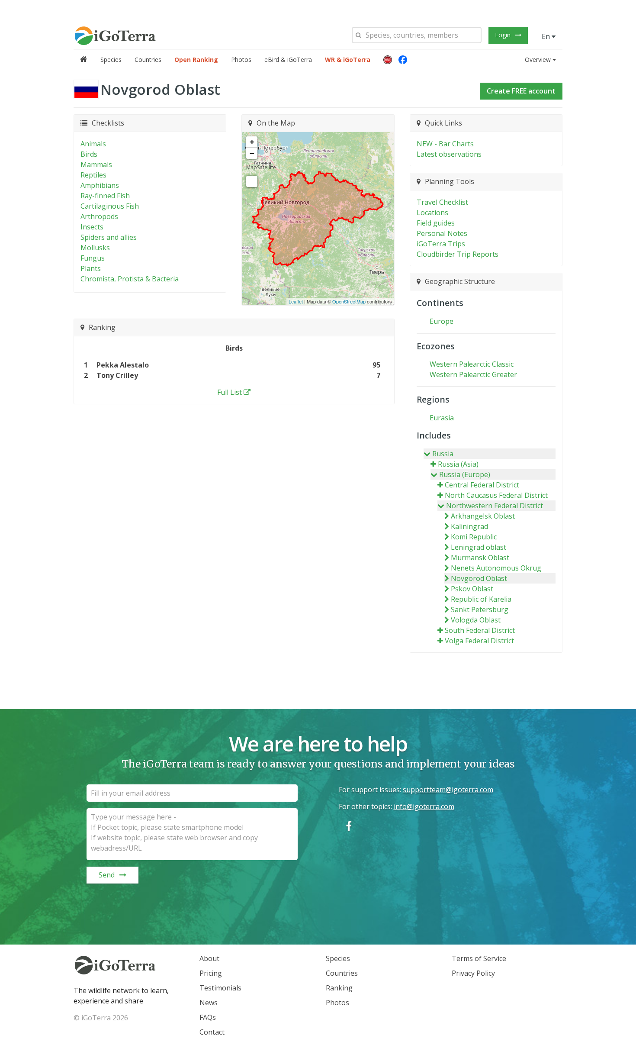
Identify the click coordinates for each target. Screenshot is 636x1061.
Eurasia (442, 417)
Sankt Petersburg (479, 609)
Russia (442, 453)
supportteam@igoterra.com (448, 789)
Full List (229, 392)
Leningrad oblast (478, 547)
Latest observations (449, 154)
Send (107, 875)
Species (111, 59)
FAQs (207, 1017)
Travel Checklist (442, 202)
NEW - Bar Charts (445, 143)
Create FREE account (521, 91)
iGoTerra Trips (441, 243)
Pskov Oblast (472, 588)
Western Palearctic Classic (472, 364)
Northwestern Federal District (494, 505)
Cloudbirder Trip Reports (457, 254)
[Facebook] (402, 59)
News (208, 1002)
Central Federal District (482, 485)
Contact (212, 1032)
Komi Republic (474, 537)
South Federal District (480, 630)
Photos (241, 59)
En (547, 36)
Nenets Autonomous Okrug (496, 568)
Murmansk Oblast (480, 557)
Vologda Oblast (476, 620)
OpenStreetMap (349, 301)
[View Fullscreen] (251, 181)
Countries (148, 59)
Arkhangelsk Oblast (483, 516)
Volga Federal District (479, 640)
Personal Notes (442, 233)
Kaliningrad (469, 526)
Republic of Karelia (481, 599)
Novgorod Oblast (479, 578)
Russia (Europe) (464, 474)
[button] (387, 59)
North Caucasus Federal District (496, 495)
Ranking (339, 988)
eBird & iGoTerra (288, 59)
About (209, 958)
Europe (441, 321)
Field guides (436, 223)
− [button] (252, 153)
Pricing (210, 973)
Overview (538, 59)
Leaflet (296, 301)
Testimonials (220, 988)
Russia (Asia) (458, 464)
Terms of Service (479, 958)
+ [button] (252, 141)
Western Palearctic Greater (473, 374)
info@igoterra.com (424, 806)
